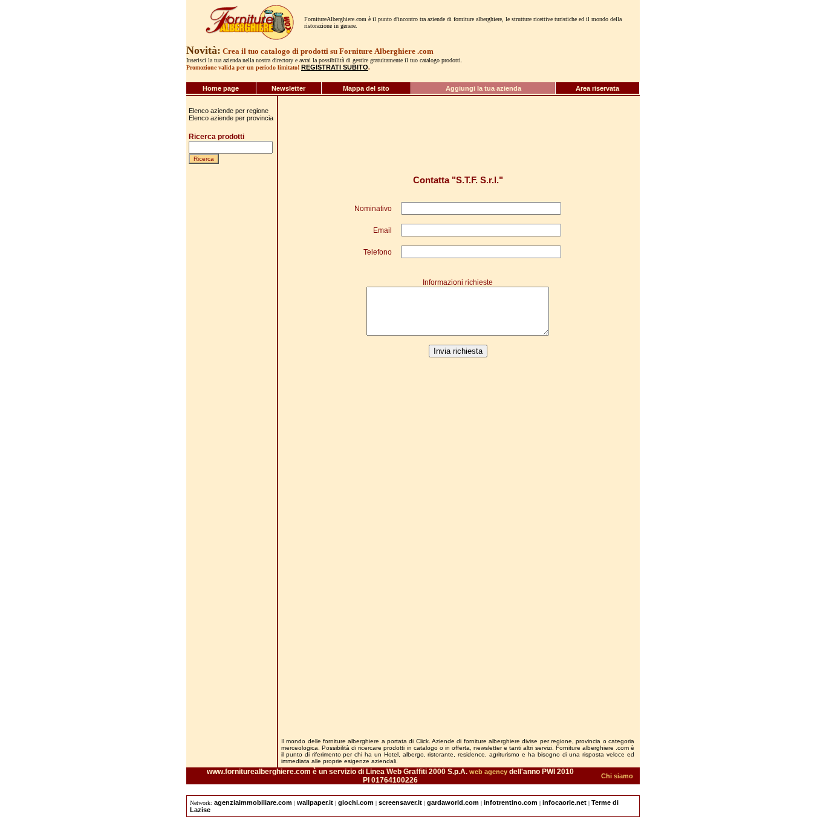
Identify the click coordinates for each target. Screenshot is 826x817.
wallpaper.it (315, 802)
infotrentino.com (511, 802)
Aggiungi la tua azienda (483, 88)
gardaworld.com (453, 802)
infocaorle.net (564, 802)
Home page (221, 88)
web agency (488, 771)
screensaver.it (400, 802)
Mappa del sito (366, 88)
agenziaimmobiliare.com (253, 802)
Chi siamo (617, 776)
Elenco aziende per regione (228, 110)
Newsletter (288, 88)
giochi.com (356, 802)
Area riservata (597, 88)
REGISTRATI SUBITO (334, 67)
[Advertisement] (225, 641)
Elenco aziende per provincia (231, 118)
